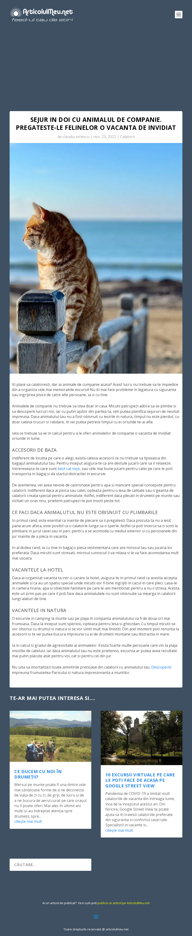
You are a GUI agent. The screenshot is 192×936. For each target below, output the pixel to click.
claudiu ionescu (76, 136)
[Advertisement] (96, 64)
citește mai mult (28, 821)
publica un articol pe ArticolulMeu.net (123, 903)
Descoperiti (161, 667)
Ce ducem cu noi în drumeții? (38, 774)
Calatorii (127, 136)
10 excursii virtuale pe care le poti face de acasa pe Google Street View (140, 780)
